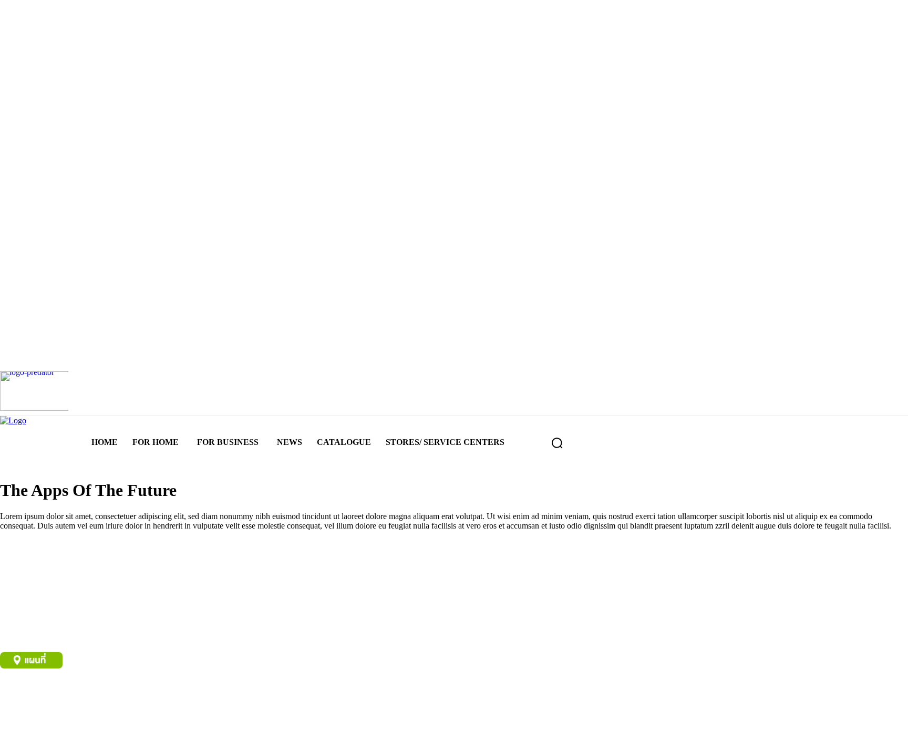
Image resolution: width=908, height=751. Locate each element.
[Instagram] (48, 733)
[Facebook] (14, 733)
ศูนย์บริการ (18, 697)
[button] (557, 443)
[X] (82, 733)
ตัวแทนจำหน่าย (67, 697)
